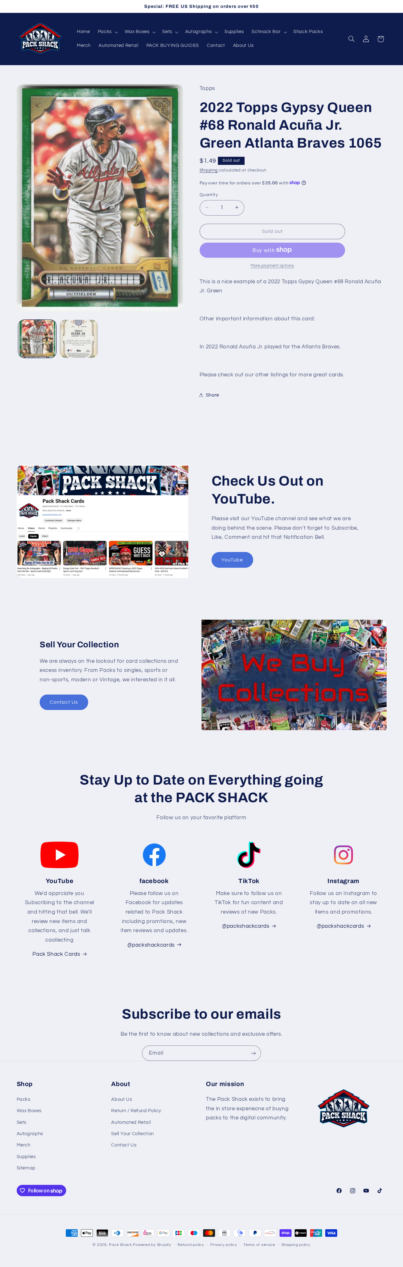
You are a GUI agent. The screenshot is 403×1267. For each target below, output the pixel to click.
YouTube (232, 559)
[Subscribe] (253, 1053)
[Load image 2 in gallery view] (79, 339)
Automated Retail (131, 1122)
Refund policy (191, 1245)
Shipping (209, 170)
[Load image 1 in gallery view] (37, 339)
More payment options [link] (272, 265)
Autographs (30, 1133)
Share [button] (212, 394)
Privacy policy (223, 1245)
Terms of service (259, 1245)
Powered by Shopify (152, 1245)
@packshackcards (245, 926)
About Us (121, 1099)
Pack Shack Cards (56, 954)
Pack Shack (120, 1245)
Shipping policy (295, 1245)
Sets (22, 1122)
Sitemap (26, 1168)
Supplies (26, 1156)
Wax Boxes (29, 1110)
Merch (24, 1145)
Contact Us (64, 702)
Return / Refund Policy (136, 1110)
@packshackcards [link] (150, 945)
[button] (107, 32)
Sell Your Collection (132, 1133)
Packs (24, 1099)
